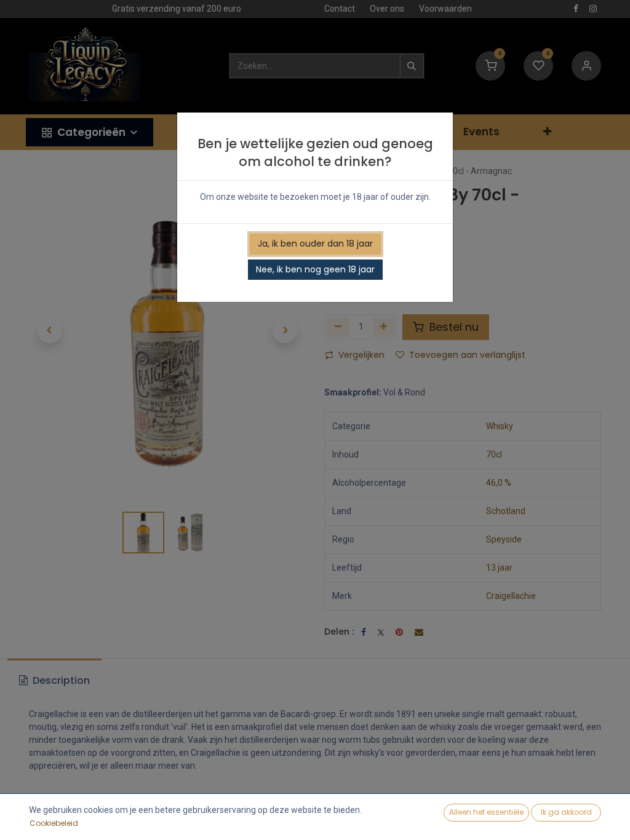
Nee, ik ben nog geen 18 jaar (315, 269)
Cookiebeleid (54, 823)
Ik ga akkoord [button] (566, 812)
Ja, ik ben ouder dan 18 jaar (315, 243)
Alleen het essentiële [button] (486, 812)
